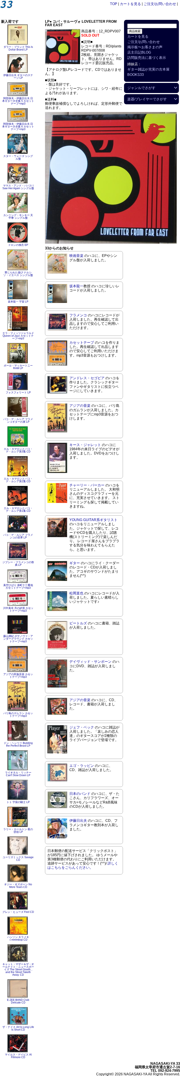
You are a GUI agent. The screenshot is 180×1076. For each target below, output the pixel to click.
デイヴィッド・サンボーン (90, 661)
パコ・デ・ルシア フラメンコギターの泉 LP (18, 420)
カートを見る (130, 4)
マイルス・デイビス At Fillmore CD (18, 1056)
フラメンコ (78, 315)
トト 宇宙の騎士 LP (18, 802)
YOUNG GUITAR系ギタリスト (93, 520)
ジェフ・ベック (81, 727)
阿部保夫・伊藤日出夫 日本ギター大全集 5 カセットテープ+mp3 (18, 101)
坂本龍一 (76, 286)
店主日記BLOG (139, 52)
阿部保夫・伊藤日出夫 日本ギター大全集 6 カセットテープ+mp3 (18, 126)
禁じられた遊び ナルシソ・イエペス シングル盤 (18, 274)
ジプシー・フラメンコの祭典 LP (18, 563)
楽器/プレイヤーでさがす (147, 99)
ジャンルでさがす (141, 88)
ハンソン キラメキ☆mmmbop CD (18, 938)
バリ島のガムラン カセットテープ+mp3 (18, 714)
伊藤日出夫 (78, 820)
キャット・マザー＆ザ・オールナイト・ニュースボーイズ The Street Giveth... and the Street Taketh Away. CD (18, 969)
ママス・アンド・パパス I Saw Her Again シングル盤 (18, 187)
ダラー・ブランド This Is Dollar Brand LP (18, 48)
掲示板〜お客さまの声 (144, 47)
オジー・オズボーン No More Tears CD (18, 886)
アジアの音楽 (79, 405)
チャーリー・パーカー (86, 485)
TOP (113, 4)
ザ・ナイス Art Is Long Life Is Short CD (18, 1028)
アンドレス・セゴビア (86, 378)
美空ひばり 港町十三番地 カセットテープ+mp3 (18, 586)
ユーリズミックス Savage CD (18, 858)
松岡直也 (76, 593)
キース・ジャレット (85, 445)
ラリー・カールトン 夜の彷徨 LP (18, 830)
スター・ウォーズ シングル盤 (18, 157)
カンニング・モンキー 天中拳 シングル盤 (18, 216)
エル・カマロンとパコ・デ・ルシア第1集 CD (18, 509)
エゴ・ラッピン (81, 766)
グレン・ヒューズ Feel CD (18, 911)
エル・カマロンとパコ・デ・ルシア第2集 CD (18, 480)
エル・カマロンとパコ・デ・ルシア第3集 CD (18, 450)
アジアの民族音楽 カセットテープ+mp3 (18, 675)
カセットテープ (81, 342)
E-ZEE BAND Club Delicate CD (18, 1001)
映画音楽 (76, 256)
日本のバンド (79, 794)
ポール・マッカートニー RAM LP (18, 367)
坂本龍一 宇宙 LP (18, 301)
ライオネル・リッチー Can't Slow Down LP (18, 774)
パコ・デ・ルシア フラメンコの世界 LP (18, 536)
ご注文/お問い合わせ (160, 4)
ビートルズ (78, 623)
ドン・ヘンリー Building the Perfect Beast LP (18, 744)
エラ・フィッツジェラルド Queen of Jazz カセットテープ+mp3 (18, 336)
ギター (74, 563)
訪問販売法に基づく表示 (146, 58)
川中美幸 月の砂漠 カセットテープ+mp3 (18, 609)
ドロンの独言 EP (18, 245)
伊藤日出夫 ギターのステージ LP (18, 76)
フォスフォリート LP (18, 392)
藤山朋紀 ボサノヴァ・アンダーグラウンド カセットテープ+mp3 (18, 639)
